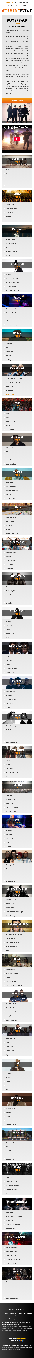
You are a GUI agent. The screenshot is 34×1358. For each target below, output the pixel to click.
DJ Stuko (9, 595)
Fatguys (9, 525)
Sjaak (8, 1089)
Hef (7, 1043)
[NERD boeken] (24, 79)
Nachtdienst (10, 182)
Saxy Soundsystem (12, 726)
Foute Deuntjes (11, 916)
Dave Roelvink (11, 668)
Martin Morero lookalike (15, 382)
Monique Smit (11, 865)
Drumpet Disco (11, 1290)
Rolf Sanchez (11, 486)
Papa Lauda (10, 1008)
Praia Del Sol (10, 498)
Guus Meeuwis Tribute (14, 378)
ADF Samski (10, 1039)
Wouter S (9, 765)
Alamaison (10, 321)
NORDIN (9, 217)
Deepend (9, 738)
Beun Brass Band (12, 1182)
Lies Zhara (10, 460)
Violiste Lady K (11, 1247)
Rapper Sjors (10, 1159)
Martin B (9, 587)
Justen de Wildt (11, 938)
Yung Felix (10, 352)
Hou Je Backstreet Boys (14, 912)
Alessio (9, 452)
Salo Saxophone (12, 1298)
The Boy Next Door (12, 282)
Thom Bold (10, 634)
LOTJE (8, 417)
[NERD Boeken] (12, 84)
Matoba (9, 622)
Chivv (8, 1085)
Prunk (8, 777)
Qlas (7, 221)
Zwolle (4, 1326)
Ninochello (10, 448)
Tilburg (17, 1328)
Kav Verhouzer (11, 742)
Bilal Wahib (10, 1108)
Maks (8, 255)
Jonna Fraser (11, 1124)
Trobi (8, 348)
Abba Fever (10, 908)
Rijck (8, 178)
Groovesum (17, 1349)
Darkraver (10, 1155)
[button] (17, 1340)
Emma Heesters (12, 699)
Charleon (9, 1286)
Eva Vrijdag (10, 799)
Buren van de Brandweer (15, 985)
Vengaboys (10, 834)
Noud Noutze (10, 969)
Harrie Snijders (11, 464)
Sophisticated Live (13, 1282)
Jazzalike (9, 1194)
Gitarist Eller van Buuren (15, 1259)
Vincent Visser (11, 421)
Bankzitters (10, 691)
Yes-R (8, 873)
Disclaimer (11, 1349)
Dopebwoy (10, 1051)
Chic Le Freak (11, 313)
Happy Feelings (12, 325)
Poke (8, 1077)
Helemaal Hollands (13, 942)
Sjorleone (9, 456)
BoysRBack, (22, 41)
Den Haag (10, 1326)
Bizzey (8, 360)
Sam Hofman (11, 803)
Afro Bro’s (9, 494)
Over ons (18, 2)
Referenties (11, 5)
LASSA (8, 274)
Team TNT (10, 904)
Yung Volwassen (12, 251)
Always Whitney (12, 386)
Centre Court (10, 795)
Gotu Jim (9, 174)
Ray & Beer (10, 205)
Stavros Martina (12, 490)
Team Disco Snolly (12, 309)
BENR (8, 950)
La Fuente (9, 638)
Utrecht (12, 1328)
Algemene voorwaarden (8, 1347)
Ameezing (10, 521)
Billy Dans (10, 429)
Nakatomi (9, 838)
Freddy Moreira (12, 278)
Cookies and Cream (13, 1224)
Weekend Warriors (13, 1186)
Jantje (8, 1081)
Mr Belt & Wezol (12, 773)
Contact (24, 5)
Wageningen (13, 1330)
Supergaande (11, 703)
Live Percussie (11, 1263)
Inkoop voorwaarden (21, 1347)
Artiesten (9, 2)
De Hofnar (10, 730)
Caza (8, 1116)
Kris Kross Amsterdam (14, 1216)
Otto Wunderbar (12, 1004)
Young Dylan (10, 239)
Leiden (15, 1326)
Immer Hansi (11, 1012)
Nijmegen (29, 1328)
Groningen (5, 1330)
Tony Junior (10, 1228)
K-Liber (8, 869)
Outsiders (9, 1151)
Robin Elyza (10, 560)
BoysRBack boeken (17, 100)
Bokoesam (10, 1047)
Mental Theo (10, 846)
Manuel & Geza (11, 286)
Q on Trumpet (11, 1255)
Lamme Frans (11, 977)
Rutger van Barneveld (14, 934)
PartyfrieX (10, 1016)
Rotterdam (23, 1328)
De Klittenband (11, 1190)
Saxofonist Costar (12, 1251)
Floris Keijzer (11, 243)
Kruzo (8, 599)
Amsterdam (5, 1328)
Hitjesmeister (11, 517)
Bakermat (9, 1220)
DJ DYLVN (9, 482)
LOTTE (8, 556)
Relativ (9, 761)
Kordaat (9, 1178)
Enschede (20, 1330)
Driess (8, 1073)
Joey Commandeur (13, 807)
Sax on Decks (11, 1294)
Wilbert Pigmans (12, 973)
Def (7, 170)
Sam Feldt (9, 1212)
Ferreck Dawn (11, 734)
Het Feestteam (11, 981)
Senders (9, 626)
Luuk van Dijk (11, 769)
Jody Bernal (10, 660)
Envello (9, 603)
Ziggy (8, 529)
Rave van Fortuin (12, 1143)
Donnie (8, 1120)
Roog (8, 630)
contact (24, 74)
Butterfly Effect (12, 591)
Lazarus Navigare (12, 209)
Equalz (8, 1055)
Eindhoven (21, 1326)
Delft (24, 1330)
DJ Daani (9, 568)
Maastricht (28, 1326)
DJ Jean (9, 877)
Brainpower (10, 881)
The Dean (9, 695)
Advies (25, 2)
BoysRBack (25, 30)
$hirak (8, 356)
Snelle (8, 1112)
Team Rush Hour (12, 533)
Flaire (8, 186)
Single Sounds (11, 900)
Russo (8, 413)
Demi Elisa (10, 564)
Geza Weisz (10, 672)
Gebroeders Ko (11, 1020)
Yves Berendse (11, 946)
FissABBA (9, 390)
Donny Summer (11, 317)
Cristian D (10, 344)
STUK (8, 707)
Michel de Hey (11, 811)
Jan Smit (9, 664)
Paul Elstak (10, 842)
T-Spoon (9, 830)
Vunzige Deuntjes (12, 290)
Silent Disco (10, 1147)
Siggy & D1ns (10, 213)
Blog (18, 5)
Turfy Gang (10, 425)
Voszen (8, 247)
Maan (8, 656)
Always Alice (11, 552)
